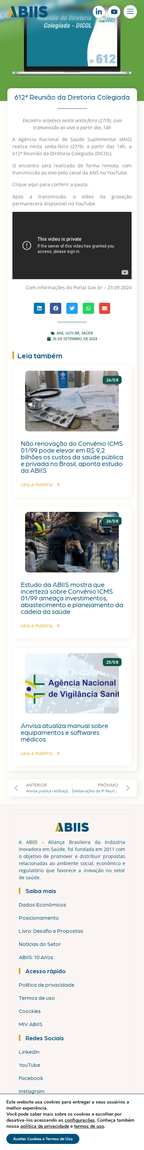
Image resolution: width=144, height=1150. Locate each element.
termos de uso (89, 1126)
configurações (80, 1120)
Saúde (87, 332)
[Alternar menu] (130, 12)
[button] (39, 308)
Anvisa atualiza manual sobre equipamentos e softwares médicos (64, 732)
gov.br (72, 332)
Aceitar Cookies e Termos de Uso (43, 1139)
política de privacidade (44, 1126)
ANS (60, 332)
